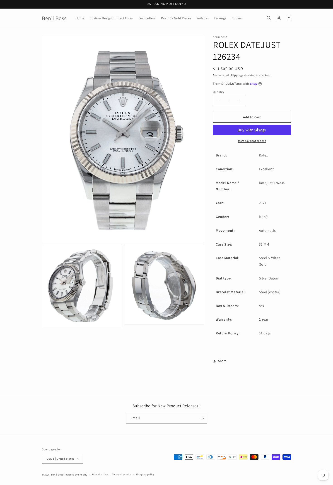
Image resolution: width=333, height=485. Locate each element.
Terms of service (121, 474)
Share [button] (222, 361)
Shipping (236, 75)
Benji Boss (57, 474)
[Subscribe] (202, 418)
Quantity (218, 92)
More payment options (252, 140)
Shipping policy (145, 474)
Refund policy (100, 474)
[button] (269, 18)
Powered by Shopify (75, 474)
